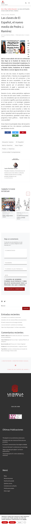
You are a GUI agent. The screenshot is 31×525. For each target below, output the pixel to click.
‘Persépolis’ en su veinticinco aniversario (11, 317)
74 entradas (8, 178)
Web (6, 275)
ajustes (24, 519)
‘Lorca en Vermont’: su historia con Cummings (12, 325)
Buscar (3, 305)
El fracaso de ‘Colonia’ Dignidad (17, 344)
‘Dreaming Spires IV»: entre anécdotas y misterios (13, 454)
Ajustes (19, 522)
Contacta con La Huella (10, 486)
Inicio (2, 9)
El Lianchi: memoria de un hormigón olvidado (11, 322)
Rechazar (12, 522)
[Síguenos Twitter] (4, 301)
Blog (6, 9)
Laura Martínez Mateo (8, 35)
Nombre (8, 262)
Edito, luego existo (8, 215)
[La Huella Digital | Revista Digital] (3, 2)
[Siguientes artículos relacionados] (28, 193)
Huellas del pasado (12, 9)
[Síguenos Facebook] (2, 301)
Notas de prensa (8, 478)
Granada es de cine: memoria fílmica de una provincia (13, 320)
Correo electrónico (14, 269)
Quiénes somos (8, 483)
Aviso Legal (7, 491)
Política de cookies (9, 488)
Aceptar (5, 522)
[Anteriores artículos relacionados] (24, 193)
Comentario (10, 250)
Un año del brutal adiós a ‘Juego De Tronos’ (17, 346)
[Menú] (29, 3)
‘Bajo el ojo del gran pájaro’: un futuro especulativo (13, 327)
